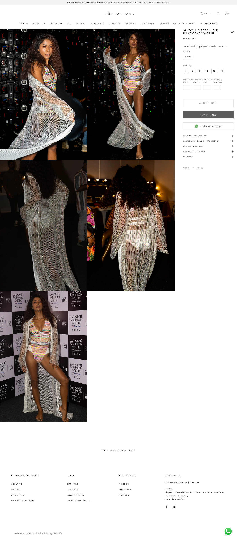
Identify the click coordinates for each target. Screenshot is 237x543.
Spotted (164, 24)
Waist (196, 82)
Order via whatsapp (211, 126)
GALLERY (16, 490)
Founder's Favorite (184, 24)
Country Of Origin (194, 151)
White (188, 56)
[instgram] (198, 168)
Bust (185, 82)
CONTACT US (18, 495)
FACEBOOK (124, 484)
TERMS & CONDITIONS (79, 501)
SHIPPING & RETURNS (22, 501)
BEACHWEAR (97, 24)
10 (207, 71)
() (230, 13)
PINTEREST (124, 495)
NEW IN (24, 24)
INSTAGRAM (125, 490)
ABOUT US (16, 484)
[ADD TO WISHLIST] (232, 32)
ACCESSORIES (148, 24)
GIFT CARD (72, 484)
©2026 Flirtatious (24, 533)
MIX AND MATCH (208, 24)
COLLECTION (56, 24)
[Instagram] (174, 507)
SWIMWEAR (81, 24)
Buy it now (208, 115)
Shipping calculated (205, 46)
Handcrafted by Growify (48, 533)
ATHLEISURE (114, 24)
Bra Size (218, 82)
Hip (204, 82)
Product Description (195, 136)
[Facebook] (193, 168)
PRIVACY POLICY (75, 495)
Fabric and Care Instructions (201, 141)
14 (222, 71)
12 (214, 71)
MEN (69, 24)
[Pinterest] (202, 168)
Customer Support (193, 146)
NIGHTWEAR (131, 24)
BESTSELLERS (39, 24)
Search (207, 13)
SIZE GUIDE (73, 490)
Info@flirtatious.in (173, 475)
